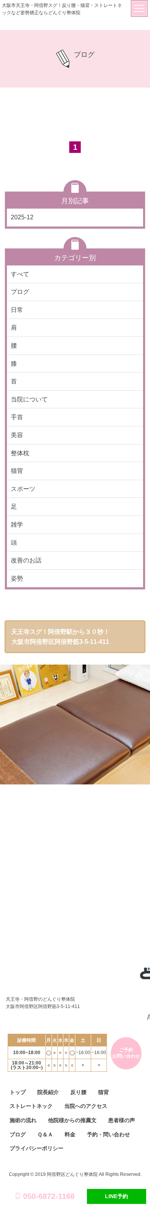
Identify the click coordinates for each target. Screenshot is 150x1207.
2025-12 (22, 217)
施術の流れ (23, 1120)
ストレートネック (31, 1106)
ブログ (20, 291)
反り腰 (78, 1092)
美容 (17, 435)
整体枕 (20, 453)
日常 (17, 310)
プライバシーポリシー (36, 1148)
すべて (20, 274)
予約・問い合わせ (108, 1134)
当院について (29, 399)
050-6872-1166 (49, 1196)
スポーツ (23, 489)
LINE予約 (116, 1196)
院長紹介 (48, 1092)
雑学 (17, 524)
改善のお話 (26, 560)
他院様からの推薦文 (72, 1120)
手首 (17, 417)
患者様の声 (121, 1120)
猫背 (17, 471)
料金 (70, 1134)
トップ (18, 1092)
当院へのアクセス (85, 1106)
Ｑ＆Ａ (45, 1134)
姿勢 (17, 578)
